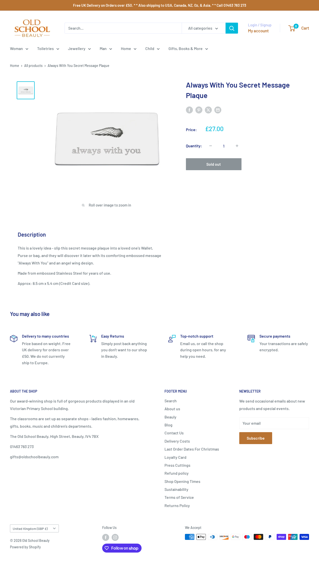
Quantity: (194, 145)
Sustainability (176, 489)
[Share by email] (217, 109)
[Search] (232, 28)
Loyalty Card (175, 457)
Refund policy (176, 473)
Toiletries (45, 48)
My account (258, 30)
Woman (16, 48)
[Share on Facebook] (189, 109)
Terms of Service (179, 497)
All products (33, 65)
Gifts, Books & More (185, 48)
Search (170, 400)
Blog (168, 424)
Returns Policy (177, 505)
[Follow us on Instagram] (115, 537)
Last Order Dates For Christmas (191, 449)
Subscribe (256, 438)
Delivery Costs (177, 441)
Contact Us (174, 432)
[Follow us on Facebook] (105, 537)
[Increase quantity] (237, 146)
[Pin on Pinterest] (198, 109)
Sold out (213, 164)
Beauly (170, 416)
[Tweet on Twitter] (208, 109)
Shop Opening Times (182, 481)
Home (126, 48)
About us (172, 408)
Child (149, 48)
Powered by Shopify (25, 547)
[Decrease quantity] (210, 146)
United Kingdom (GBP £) (30, 528)
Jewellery (76, 48)
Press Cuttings (177, 465)
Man (103, 48)
